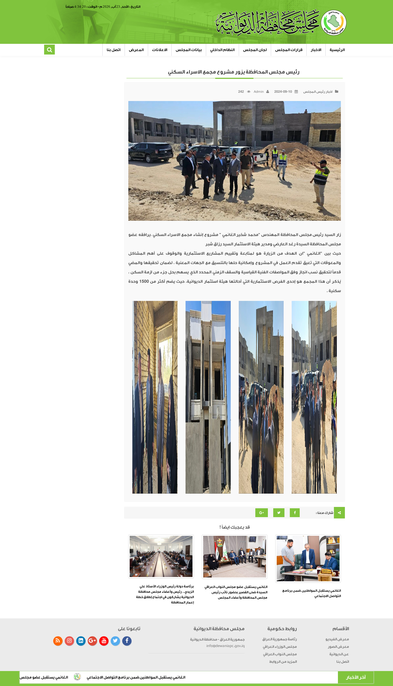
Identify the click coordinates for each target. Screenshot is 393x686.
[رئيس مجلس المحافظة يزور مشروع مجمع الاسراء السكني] (314, 398)
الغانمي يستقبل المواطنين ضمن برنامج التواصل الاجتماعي (176, 677)
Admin (259, 91)
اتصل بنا (114, 50)
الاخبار (316, 50)
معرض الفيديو (337, 639)
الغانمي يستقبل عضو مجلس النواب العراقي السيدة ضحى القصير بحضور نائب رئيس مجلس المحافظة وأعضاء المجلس (236, 592)
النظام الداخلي (222, 50)
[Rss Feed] (58, 641)
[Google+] (92, 641)
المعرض (136, 50)
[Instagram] (69, 641)
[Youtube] (104, 641)
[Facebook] (127, 641)
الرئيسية (337, 50)
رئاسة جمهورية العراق (279, 639)
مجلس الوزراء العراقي (280, 646)
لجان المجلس (255, 50)
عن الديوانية (339, 654)
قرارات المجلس (288, 50)
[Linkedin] (81, 641)
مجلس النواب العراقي (280, 654)
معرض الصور (338, 646)
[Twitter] (115, 641)
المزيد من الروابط (283, 661)
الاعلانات (159, 50)
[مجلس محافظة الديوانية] (281, 22)
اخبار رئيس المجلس (317, 91)
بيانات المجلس (189, 50)
